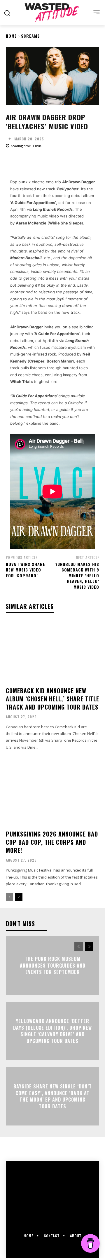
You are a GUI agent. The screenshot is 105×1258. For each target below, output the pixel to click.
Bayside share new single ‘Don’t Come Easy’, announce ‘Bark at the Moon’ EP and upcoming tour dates (52, 1096)
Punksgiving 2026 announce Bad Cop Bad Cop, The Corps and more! (52, 842)
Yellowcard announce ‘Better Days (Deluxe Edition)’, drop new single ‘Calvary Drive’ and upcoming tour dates (52, 1031)
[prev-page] (9, 897)
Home (11, 36)
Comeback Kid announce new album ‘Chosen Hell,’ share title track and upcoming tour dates (52, 698)
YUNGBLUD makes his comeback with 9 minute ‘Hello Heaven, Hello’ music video (77, 575)
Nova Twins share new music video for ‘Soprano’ (25, 570)
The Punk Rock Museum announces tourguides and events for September (52, 966)
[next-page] (18, 897)
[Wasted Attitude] (52, 12)
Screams (30, 36)
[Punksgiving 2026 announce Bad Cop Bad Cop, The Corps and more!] (52, 795)
